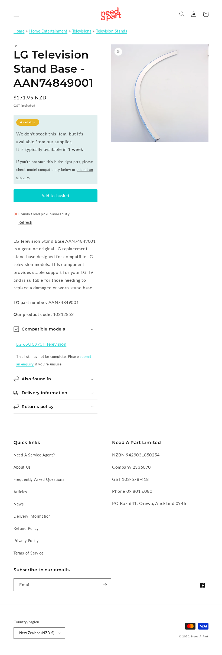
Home (19, 31)
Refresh (25, 222)
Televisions (82, 31)
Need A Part (199, 636)
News (19, 504)
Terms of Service (29, 553)
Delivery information (32, 516)
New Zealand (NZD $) (36, 633)
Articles (20, 491)
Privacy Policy (26, 540)
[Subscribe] (105, 584)
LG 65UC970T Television (41, 343)
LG (16, 46)
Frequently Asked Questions (39, 479)
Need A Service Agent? (34, 455)
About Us (22, 467)
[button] (16, 14)
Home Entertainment (48, 31)
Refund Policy (26, 528)
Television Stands (111, 31)
